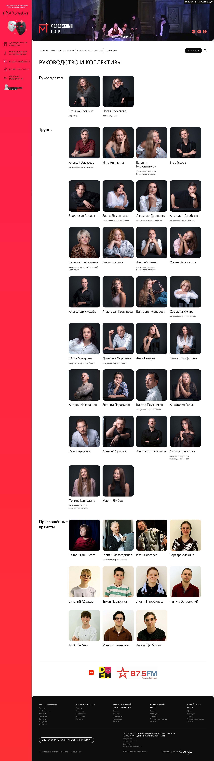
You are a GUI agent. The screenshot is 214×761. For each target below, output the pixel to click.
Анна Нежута (145, 358)
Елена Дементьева (116, 216)
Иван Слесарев (146, 555)
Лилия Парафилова (150, 601)
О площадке (81, 714)
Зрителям (42, 719)
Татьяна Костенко (81, 111)
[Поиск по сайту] (205, 50)
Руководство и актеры (90, 51)
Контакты (111, 51)
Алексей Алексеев (81, 163)
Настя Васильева (114, 111)
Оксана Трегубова (182, 451)
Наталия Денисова (82, 555)
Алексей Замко (146, 262)
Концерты (117, 714)
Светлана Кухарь (181, 312)
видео (121, 37)
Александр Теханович (151, 451)
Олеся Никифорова (183, 358)
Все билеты (193, 51)
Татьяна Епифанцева (83, 262)
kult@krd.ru (128, 739)
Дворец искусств (85, 705)
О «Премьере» (44, 711)
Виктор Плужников (149, 405)
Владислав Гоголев (82, 216)
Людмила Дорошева (150, 216)
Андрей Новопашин (83, 405)
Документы (43, 722)
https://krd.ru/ (130, 741)
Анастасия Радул (182, 405)
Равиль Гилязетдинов (117, 555)
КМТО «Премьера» (48, 705)
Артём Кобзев (78, 645)
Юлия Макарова (80, 358)
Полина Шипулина (82, 501)
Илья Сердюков (80, 451)
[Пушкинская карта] (17, 87)
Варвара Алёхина (182, 555)
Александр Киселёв (82, 312)
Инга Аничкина (113, 163)
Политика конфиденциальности (53, 752)
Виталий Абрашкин (82, 601)
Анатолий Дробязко (184, 216)
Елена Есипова (113, 262)
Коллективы (80, 716)
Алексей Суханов (115, 451)
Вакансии (43, 716)
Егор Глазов (178, 163)
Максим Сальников (116, 645)
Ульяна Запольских (183, 262)
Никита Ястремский (184, 601)
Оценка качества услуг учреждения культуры (66, 740)
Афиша (44, 51)
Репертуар (56, 51)
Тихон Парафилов (115, 601)
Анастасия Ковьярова (118, 312)
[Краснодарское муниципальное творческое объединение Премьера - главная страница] (15, 13)
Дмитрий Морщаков (117, 358)
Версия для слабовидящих (200, 2)
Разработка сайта (170, 752)
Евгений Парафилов (117, 405)
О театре (69, 51)
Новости (42, 714)
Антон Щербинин (148, 645)
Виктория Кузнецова (150, 312)
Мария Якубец (113, 501)
